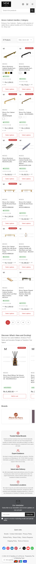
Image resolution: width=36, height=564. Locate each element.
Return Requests (27, 537)
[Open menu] (32, 4)
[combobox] (18, 10)
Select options (9, 89)
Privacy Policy (27, 534)
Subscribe (29, 514)
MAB (6, 73)
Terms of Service (23, 541)
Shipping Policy (12, 541)
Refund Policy (7, 537)
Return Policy (17, 537)
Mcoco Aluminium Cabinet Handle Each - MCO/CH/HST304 (9, 68)
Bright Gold (9, 73)
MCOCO (4, 64)
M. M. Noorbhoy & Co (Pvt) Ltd (15, 556)
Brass (6, 119)
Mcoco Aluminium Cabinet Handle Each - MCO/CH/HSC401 (26, 68)
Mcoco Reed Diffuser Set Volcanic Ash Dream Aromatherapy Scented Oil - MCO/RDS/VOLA (13, 377)
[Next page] (28, 322)
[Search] (32, 10)
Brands (6, 534)
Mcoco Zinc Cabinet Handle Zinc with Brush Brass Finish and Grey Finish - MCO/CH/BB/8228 (9, 250)
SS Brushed (3, 73)
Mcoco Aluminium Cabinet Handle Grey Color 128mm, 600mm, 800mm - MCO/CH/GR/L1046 (26, 161)
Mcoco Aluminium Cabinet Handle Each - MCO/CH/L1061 (9, 159)
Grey (3, 119)
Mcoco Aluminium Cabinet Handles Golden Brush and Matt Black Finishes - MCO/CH (9, 294)
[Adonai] (15, 416)
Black (11, 73)
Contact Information (16, 534)
